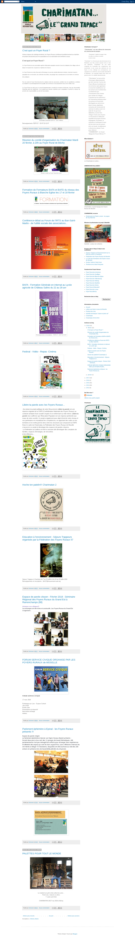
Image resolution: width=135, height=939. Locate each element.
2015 (88, 383)
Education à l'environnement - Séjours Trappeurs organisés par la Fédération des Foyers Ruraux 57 (47, 538)
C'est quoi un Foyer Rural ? (36, 50)
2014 (88, 385)
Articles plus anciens (73, 916)
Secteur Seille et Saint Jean (94, 262)
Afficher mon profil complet (92, 398)
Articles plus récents (28, 916)
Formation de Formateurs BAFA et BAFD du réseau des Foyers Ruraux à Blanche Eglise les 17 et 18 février (50, 191)
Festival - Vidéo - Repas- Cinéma (39, 351)
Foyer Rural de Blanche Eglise (94, 276)
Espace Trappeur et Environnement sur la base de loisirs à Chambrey (98, 253)
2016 (88, 380)
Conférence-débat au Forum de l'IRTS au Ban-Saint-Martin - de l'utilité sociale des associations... (49, 222)
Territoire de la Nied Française (94, 264)
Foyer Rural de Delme (92, 285)
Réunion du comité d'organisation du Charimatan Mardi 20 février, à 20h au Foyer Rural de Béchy (50, 141)
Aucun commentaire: (44, 128)
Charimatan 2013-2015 (92, 318)
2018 (88, 325)
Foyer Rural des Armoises (93, 272)
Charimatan (89, 315)
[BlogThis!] (55, 129)
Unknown (89, 395)
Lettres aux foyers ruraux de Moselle (96, 309)
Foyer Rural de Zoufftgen (93, 274)
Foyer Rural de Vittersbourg (94, 278)
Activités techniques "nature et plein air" (97, 313)
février (90, 327)
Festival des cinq (91, 311)
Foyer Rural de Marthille (93, 283)
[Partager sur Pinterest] (61, 129)
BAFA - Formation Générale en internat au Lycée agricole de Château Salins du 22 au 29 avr (47, 286)
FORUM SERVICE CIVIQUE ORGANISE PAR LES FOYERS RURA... (99, 365)
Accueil (51, 916)
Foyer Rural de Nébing (92, 281)
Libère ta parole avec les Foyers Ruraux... (43, 404)
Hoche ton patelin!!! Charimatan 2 (39, 484)
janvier (90, 375)
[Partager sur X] (57, 129)
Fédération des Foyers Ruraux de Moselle (98, 256)
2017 (88, 378)
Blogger (75, 934)
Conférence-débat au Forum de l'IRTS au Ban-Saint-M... (98, 341)
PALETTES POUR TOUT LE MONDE (41, 853)
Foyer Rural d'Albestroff (92, 287)
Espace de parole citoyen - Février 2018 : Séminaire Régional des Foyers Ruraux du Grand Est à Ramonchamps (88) (48, 599)
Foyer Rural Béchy (91, 291)
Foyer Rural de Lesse (92, 289)
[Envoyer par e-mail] (53, 129)
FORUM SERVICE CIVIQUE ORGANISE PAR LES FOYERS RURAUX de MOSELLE (48, 661)
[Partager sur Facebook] (59, 129)
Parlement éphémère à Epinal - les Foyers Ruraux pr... (97, 369)
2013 (88, 387)
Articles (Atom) (34, 919)
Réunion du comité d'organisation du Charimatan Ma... (98, 333)
